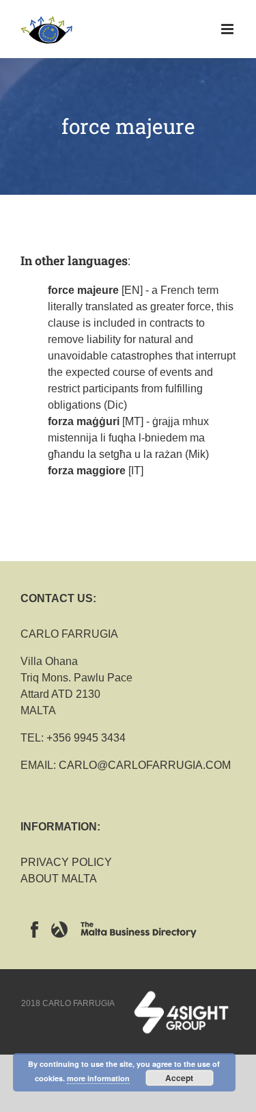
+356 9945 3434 (86, 738)
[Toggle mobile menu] (228, 29)
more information (98, 1078)
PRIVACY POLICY (66, 862)
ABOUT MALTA (58, 878)
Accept (179, 1078)
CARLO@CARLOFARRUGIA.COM (145, 765)
